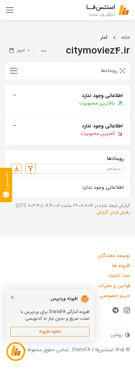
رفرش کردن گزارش (113, 212)
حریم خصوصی (115, 296)
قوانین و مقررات (114, 286)
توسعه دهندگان (114, 256)
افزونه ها (121, 266)
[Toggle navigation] (9, 10)
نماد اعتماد (119, 276)
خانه (125, 37)
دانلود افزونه (50, 331)
